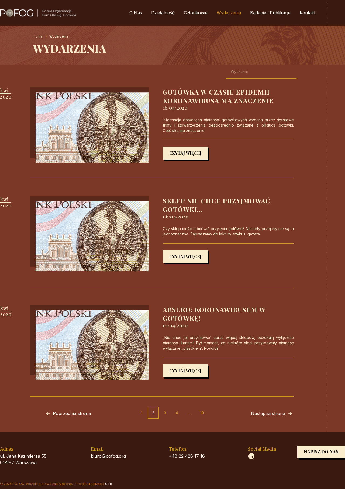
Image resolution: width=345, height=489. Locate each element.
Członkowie (196, 12)
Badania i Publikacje (270, 12)
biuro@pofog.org (108, 456)
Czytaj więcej (185, 153)
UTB (108, 484)
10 (202, 412)
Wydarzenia (229, 12)
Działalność (163, 12)
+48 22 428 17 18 (187, 456)
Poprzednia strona (72, 413)
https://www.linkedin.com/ (251, 456)
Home (38, 36)
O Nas (135, 12)
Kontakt (307, 12)
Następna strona (268, 413)
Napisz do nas (321, 451)
